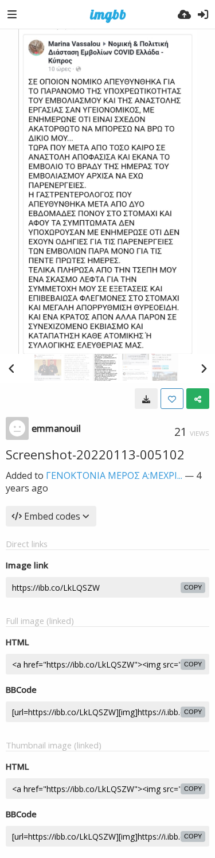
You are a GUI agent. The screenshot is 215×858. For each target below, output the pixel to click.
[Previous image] (11, 368)
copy (193, 587)
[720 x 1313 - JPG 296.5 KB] (146, 398)
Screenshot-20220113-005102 (95, 454)
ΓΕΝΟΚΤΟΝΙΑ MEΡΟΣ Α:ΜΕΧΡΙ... (114, 475)
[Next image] (203, 368)
